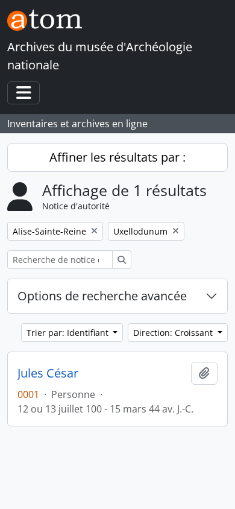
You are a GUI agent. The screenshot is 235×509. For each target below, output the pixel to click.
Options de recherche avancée (102, 296)
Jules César (47, 373)
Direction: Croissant (174, 332)
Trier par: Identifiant (69, 332)
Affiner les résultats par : (117, 157)
